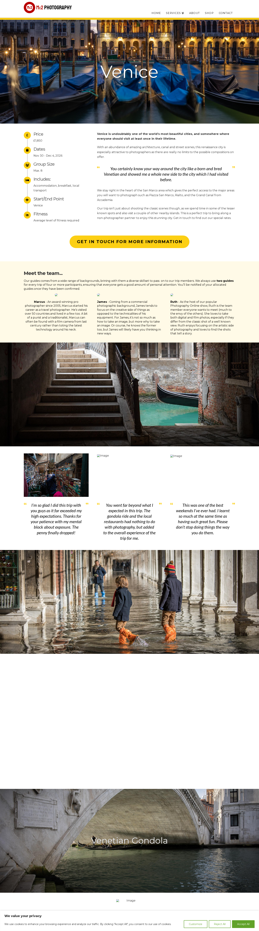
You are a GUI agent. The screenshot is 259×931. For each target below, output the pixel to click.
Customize (195, 924)
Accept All (243, 924)
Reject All (220, 924)
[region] (129, 921)
